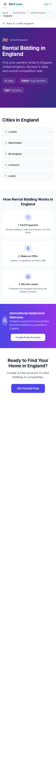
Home (5, 12)
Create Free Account (28, 337)
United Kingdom (38, 12)
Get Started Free (28, 388)
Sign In (47, 4)
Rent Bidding (19, 12)
